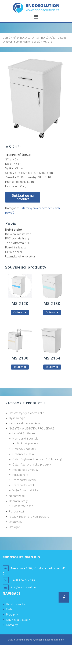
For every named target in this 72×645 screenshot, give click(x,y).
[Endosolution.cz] (36, 7)
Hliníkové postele (27, 443)
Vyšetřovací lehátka (25, 490)
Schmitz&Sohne (22, 506)
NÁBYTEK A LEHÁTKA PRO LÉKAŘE (34, 37)
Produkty (12, 614)
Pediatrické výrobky (25, 469)
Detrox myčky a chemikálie (26, 413)
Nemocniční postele (25, 438)
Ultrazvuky (15, 522)
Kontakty (12, 625)
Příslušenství (20, 474)
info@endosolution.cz (25, 587)
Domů (6, 37)
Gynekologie (17, 418)
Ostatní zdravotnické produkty (32, 464)
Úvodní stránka (16, 604)
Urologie (14, 527)
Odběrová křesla (23, 454)
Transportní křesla (24, 480)
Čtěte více (19, 312)
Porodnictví (16, 511)
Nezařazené (17, 496)
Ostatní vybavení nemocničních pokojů (37, 459)
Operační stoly (18, 501)
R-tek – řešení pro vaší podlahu (29, 516)
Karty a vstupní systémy (24, 423)
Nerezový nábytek (24, 449)
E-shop (10, 609)
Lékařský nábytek (23, 433)
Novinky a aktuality (18, 619)
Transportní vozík (23, 485)
